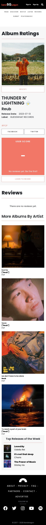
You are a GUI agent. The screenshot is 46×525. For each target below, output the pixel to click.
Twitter (34, 131)
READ (6, 12)
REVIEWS (38, 12)
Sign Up (36, 4)
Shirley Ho (19, 465)
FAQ (33, 485)
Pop (3, 275)
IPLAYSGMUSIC (27, 16)
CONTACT (29, 491)
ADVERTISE (21, 496)
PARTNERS (14, 491)
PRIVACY (23, 485)
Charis (17, 457)
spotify (23, 89)
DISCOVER (14, 12)
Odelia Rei (19, 449)
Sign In (28, 4)
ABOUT (11, 485)
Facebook (12, 131)
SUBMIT (16, 16)
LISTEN (30, 12)
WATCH (23, 12)
